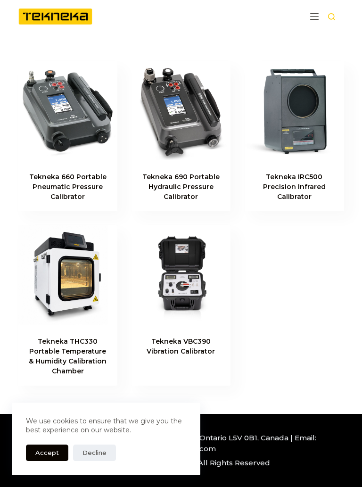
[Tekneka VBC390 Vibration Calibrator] (181, 274)
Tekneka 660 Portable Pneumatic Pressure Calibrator (68, 187)
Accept (47, 452)
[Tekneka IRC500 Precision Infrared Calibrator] (294, 110)
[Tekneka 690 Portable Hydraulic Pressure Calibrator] (181, 110)
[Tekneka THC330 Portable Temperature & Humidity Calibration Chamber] (67, 274)
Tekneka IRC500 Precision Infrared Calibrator (294, 187)
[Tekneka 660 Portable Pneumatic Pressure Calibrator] (67, 110)
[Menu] (314, 16)
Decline (94, 452)
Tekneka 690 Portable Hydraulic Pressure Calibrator (181, 187)
